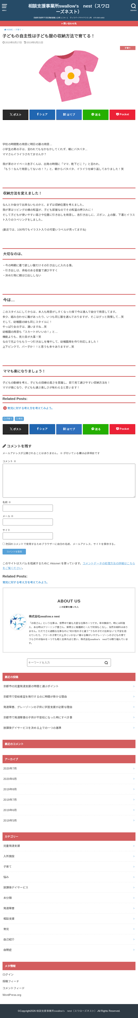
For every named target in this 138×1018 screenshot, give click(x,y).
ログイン (8, 974)
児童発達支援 (11, 845)
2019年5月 (10, 820)
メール (8, 516)
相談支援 (8, 918)
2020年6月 (10, 778)
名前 (7, 502)
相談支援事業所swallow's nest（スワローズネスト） (69, 9)
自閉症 (7, 949)
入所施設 (8, 856)
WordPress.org (12, 994)
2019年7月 (10, 799)
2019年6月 (10, 810)
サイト (6, 530)
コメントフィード (14, 988)
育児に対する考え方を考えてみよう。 (30, 408)
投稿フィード (11, 981)
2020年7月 (10, 768)
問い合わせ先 (70, 23)
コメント (9, 461)
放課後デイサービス (15, 887)
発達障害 (8, 908)
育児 (21, 419)
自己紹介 (8, 939)
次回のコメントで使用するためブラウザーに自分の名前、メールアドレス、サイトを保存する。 (61, 544)
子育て (9, 419)
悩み (6, 877)
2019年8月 (10, 789)
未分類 (7, 897)
